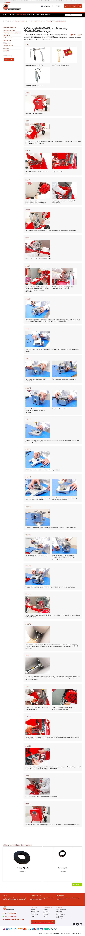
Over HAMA (31, 15)
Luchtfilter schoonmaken (8, 38)
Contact (47, 15)
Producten (11, 15)
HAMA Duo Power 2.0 (36, 21)
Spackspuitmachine (61, 909)
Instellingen (79, 4)
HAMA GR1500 (7, 40)
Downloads (6, 48)
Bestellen (45, 909)
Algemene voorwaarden (44, 933)
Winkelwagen (59, 918)
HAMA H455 (6, 35)
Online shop (40, 15)
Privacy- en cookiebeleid (64, 933)
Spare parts (6, 50)
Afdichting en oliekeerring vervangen (56, 21)
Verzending (46, 913)
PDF (81, 34)
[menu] (13, 39)
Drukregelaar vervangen (8, 45)
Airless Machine (60, 911)
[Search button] (80, 15)
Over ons (33, 909)
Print (74, 34)
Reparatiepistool (60, 914)
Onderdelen (59, 916)
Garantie (45, 914)
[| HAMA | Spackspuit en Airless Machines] (15, 909)
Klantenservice (54, 933)
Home (4, 15)
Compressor (59, 913)
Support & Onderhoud (21, 21)
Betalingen (46, 911)
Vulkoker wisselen (7, 43)
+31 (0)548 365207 (10, 913)
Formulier (7, 59)
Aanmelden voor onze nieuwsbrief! (41, 922)
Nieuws (32, 916)
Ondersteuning (21, 15)
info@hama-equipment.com (14, 919)
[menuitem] (13, 27)
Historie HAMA (34, 914)
